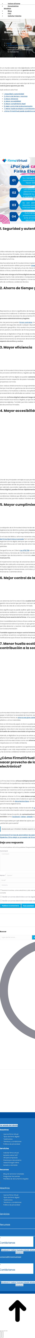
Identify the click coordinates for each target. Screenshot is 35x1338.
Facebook (16, 817)
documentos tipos (22, 801)
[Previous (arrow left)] (1, 1335)
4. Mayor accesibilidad (12, 101)
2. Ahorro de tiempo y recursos (15, 96)
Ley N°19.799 (24, 550)
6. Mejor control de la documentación (18, 106)
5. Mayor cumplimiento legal (14, 104)
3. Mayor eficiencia (11, 99)
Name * (3, 875)
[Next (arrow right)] (3, 1335)
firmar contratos (25, 322)
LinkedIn (30, 817)
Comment (4, 851)
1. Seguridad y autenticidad (14, 94)
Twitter (23, 817)
